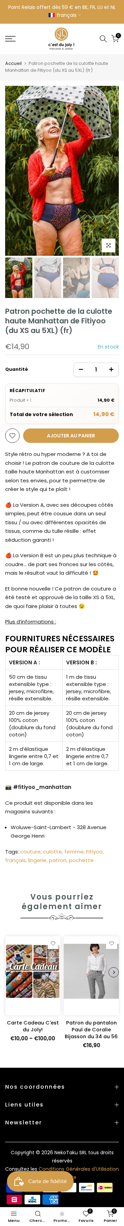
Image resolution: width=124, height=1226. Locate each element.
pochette (81, 860)
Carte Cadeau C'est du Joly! (33, 1026)
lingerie (37, 860)
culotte (52, 851)
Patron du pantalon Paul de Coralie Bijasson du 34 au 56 (91, 1029)
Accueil (13, 63)
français (15, 860)
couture (30, 851)
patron (57, 860)
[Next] (108, 170)
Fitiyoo (94, 851)
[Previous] (15, 170)
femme (74, 851)
